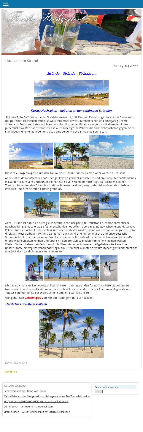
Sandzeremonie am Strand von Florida (25, 391)
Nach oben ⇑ (10, 371)
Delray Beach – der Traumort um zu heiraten (28, 406)
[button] (6, 4)
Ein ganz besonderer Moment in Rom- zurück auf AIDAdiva (36, 401)
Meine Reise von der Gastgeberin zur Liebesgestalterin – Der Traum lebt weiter (47, 396)
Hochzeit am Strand (21, 60)
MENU (15, 4)
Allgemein (21, 363)
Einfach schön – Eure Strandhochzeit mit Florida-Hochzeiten (37, 411)
